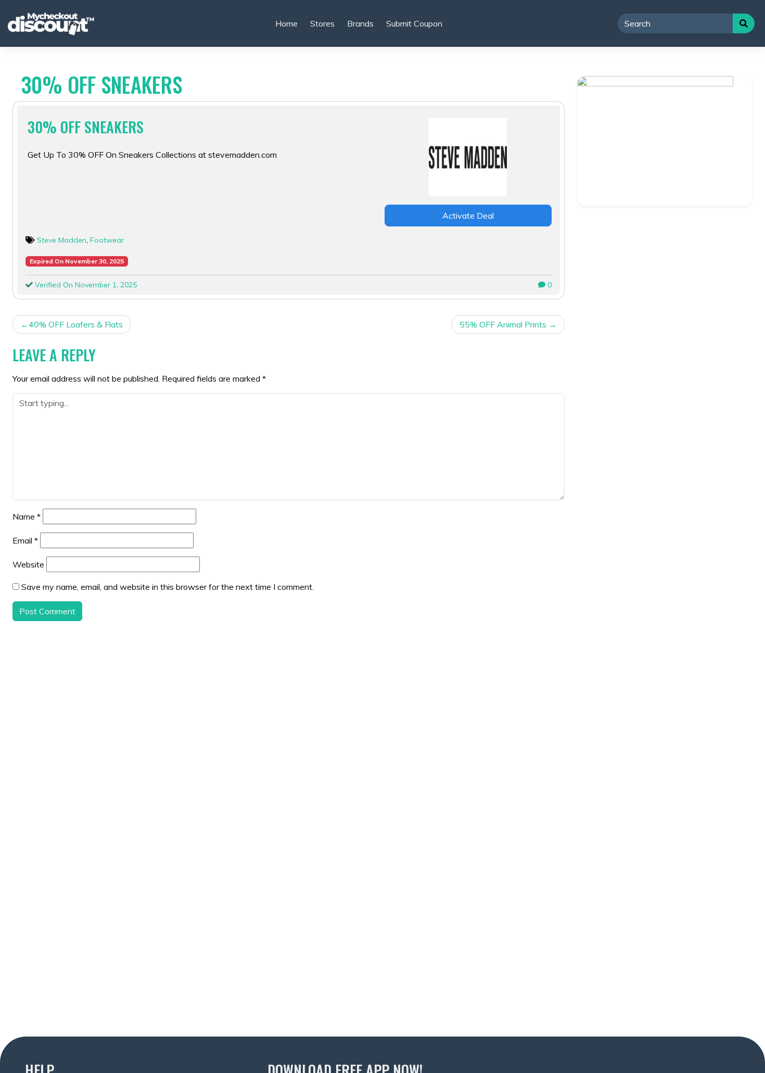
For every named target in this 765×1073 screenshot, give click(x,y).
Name (26, 516)
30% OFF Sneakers (86, 126)
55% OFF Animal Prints (503, 324)
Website (28, 564)
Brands (360, 23)
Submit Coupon (414, 23)
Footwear (107, 240)
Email (25, 540)
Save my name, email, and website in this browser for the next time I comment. (167, 587)
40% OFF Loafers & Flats (76, 324)
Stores (322, 23)
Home (286, 23)
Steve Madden (61, 240)
